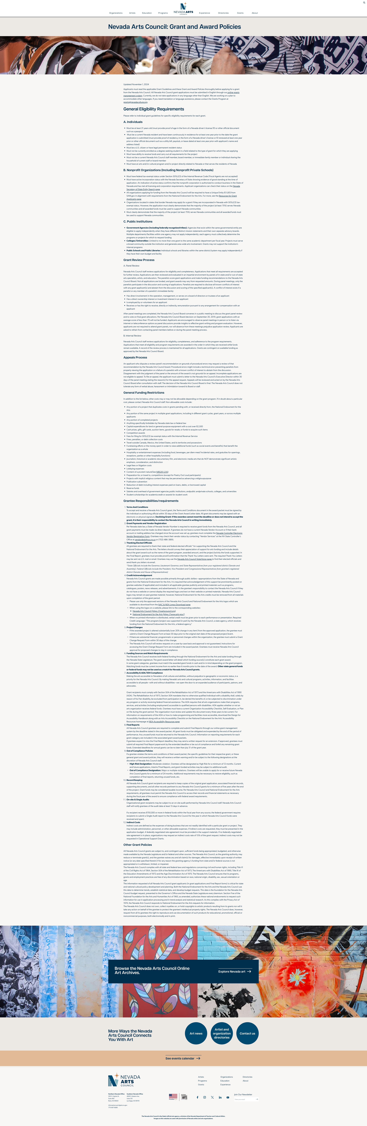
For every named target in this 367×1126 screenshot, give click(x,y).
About (255, 12)
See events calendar (180, 1058)
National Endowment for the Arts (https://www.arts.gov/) (159, 614)
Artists (132, 12)
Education (147, 12)
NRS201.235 (162, 471)
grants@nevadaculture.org (135, 102)
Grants (240, 12)
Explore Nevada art (231, 971)
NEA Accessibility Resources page (164, 721)
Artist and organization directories (222, 1033)
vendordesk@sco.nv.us (145, 539)
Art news (196, 1033)
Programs (163, 12)
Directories (223, 12)
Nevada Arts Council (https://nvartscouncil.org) (154, 611)
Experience (204, 12)
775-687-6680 (113, 1107)
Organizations (116, 12)
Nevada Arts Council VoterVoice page (194, 559)
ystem (139, 95)
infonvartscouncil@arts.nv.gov (117, 1105)
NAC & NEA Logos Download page (174, 604)
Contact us (247, 1033)
